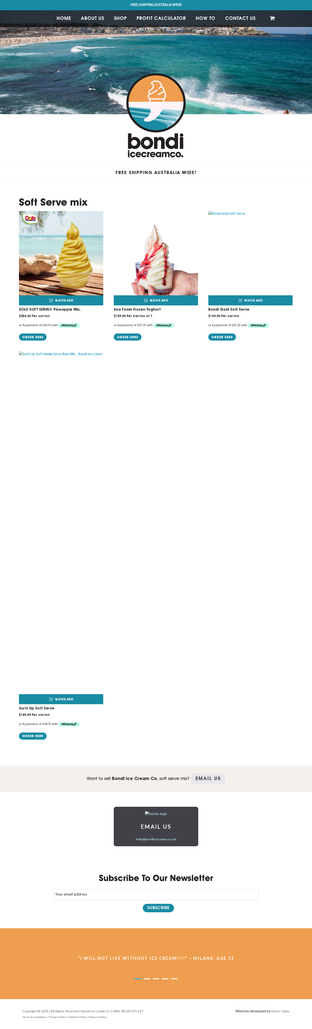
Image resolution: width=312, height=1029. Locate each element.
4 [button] (169, 982)
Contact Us (240, 18)
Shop (120, 18)
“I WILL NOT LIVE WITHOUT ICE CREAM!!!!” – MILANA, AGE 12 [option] (156, 958)
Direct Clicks (281, 1011)
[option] (156, 57)
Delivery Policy (78, 1017)
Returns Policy (98, 1017)
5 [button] (178, 982)
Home (64, 18)
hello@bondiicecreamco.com (156, 839)
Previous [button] (56, 963)
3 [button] (160, 982)
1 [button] (142, 982)
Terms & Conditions (34, 1017)
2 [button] (151, 982)
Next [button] (255, 963)
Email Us (208, 778)
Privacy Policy (57, 1017)
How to (205, 18)
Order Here (32, 337)
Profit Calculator (161, 18)
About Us (92, 18)
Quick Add (64, 300)
